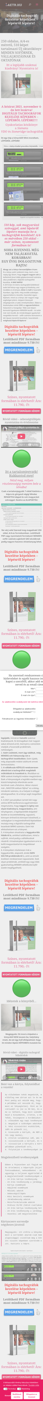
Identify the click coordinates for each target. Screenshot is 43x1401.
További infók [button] (33, 1385)
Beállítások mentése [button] (17, 1395)
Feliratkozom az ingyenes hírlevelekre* (19, 719)
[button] (5, 1389)
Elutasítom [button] (7, 1395)
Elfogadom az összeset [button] (31, 1395)
